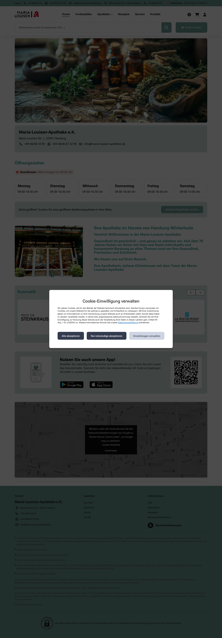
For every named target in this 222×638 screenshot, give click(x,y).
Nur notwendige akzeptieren (106, 335)
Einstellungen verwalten (146, 335)
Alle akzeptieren (71, 335)
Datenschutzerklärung (128, 322)
